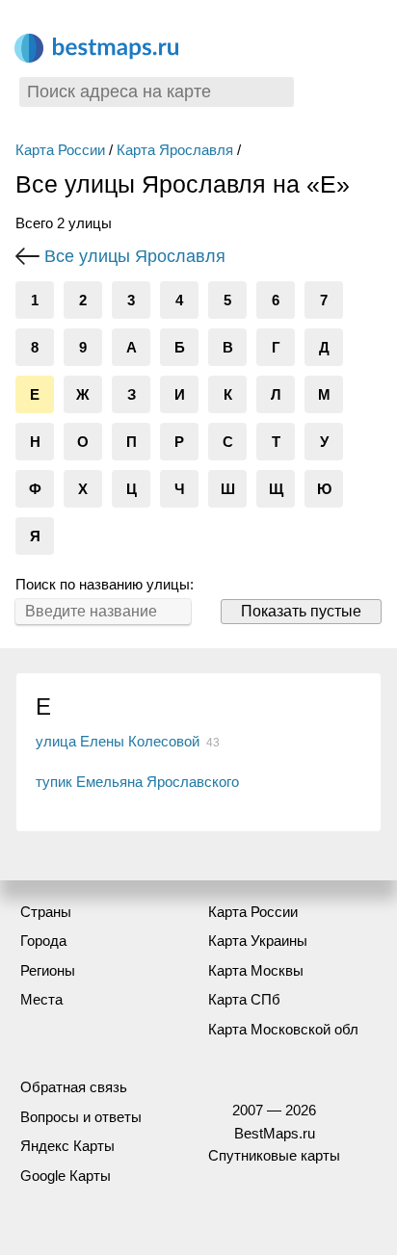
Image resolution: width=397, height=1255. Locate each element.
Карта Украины (257, 940)
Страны (45, 911)
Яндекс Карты (67, 1145)
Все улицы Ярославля (134, 256)
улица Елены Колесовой (117, 741)
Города (43, 940)
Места (41, 999)
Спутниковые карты (274, 1155)
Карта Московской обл (283, 1029)
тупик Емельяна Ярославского (137, 781)
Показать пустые (301, 611)
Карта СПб (244, 999)
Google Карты (65, 1175)
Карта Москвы (256, 970)
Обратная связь (73, 1087)
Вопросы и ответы (81, 1117)
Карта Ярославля (175, 150)
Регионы (47, 970)
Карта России (60, 150)
